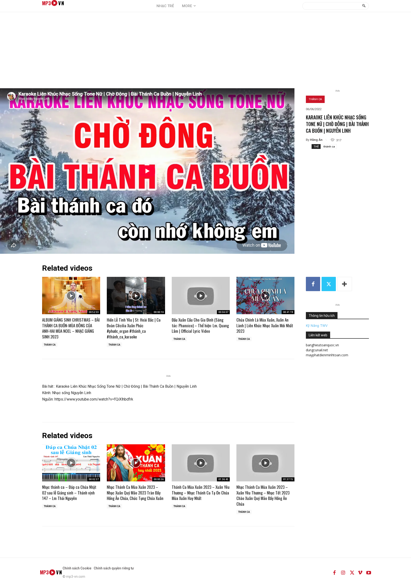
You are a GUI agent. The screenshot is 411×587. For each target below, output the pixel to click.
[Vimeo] (360, 572)
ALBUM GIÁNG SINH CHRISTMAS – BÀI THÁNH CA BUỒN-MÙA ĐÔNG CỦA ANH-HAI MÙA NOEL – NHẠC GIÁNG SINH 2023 (71, 328)
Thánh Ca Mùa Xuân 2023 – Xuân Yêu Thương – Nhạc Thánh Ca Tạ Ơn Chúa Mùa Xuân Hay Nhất (201, 492)
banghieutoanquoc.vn (322, 345)
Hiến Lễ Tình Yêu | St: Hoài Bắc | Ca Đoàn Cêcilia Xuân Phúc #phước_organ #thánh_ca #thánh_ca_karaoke (134, 328)
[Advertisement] (205, 52)
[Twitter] (329, 284)
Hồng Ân (316, 140)
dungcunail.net (317, 350)
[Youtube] (368, 572)
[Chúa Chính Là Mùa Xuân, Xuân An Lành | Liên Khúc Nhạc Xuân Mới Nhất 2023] (265, 295)
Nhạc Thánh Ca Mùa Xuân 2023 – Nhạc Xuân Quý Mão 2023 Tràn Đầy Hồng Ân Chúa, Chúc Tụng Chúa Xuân (135, 492)
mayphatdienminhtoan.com (327, 355)
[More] (344, 284)
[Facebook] (313, 284)
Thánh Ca (315, 99)
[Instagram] (343, 572)
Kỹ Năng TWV (317, 325)
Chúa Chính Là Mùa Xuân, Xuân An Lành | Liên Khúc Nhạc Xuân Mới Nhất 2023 (264, 325)
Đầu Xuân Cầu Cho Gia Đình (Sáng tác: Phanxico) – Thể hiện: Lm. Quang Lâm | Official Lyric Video (200, 325)
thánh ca (329, 146)
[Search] (364, 6)
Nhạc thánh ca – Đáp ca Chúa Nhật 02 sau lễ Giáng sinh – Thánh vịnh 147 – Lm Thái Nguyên (69, 492)
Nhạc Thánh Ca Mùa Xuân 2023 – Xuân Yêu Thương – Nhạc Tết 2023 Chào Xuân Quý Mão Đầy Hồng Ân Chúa (262, 495)
